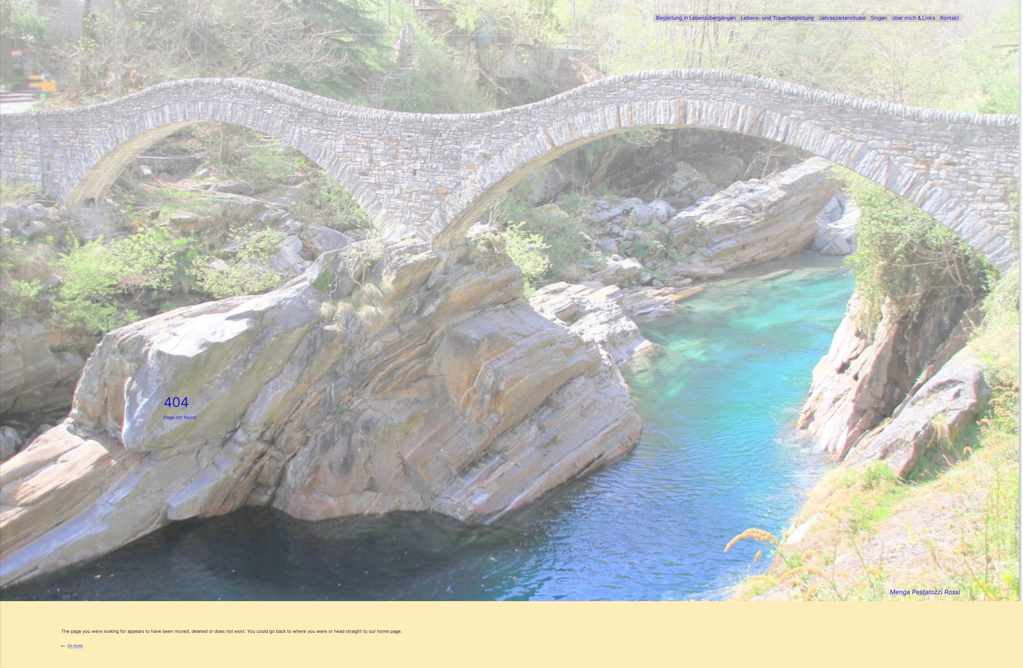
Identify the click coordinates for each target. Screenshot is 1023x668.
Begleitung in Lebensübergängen (696, 18)
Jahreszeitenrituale (842, 18)
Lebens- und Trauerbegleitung (777, 18)
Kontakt (949, 18)
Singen (879, 18)
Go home (75, 645)
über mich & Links (913, 18)
